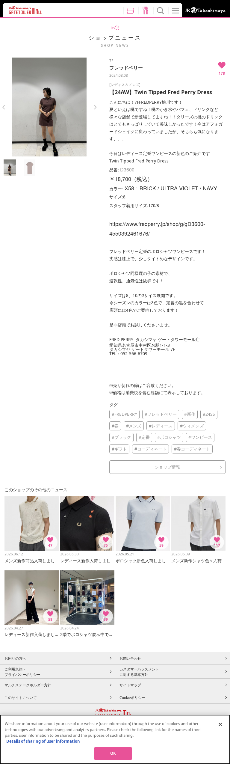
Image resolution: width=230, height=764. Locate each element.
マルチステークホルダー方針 (27, 684)
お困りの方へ (15, 658)
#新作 (189, 414)
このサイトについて (20, 697)
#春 (115, 426)
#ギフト (119, 449)
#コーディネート (150, 449)
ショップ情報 (167, 467)
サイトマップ (130, 684)
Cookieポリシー (132, 697)
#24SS (209, 414)
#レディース (160, 426)
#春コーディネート (192, 449)
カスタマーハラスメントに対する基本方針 (139, 672)
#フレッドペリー (161, 414)
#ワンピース (200, 437)
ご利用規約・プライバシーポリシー (22, 672)
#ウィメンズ (192, 426)
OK (113, 753)
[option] (49, 107)
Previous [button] (3, 107)
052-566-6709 (133, 353)
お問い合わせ (130, 658)
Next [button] (95, 107)
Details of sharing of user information (43, 741)
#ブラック (121, 437)
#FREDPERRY (124, 414)
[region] (115, 739)
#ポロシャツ (169, 437)
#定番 (144, 437)
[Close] (220, 724)
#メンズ (133, 426)
